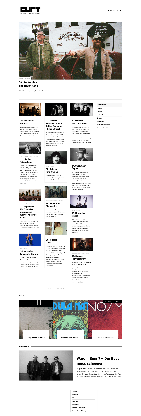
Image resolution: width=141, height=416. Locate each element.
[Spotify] (113, 10)
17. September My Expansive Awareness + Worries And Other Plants (28, 212)
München (86, 354)
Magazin (99, 111)
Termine (27, 78)
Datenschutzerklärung (103, 128)
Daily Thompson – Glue (36, 338)
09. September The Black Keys (28, 84)
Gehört (21, 296)
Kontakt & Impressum (103, 124)
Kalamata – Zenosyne (105, 338)
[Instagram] (111, 10)
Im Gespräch (24, 346)
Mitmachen (100, 121)
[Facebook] (108, 10)
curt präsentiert (24, 118)
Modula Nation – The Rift (70, 338)
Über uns (99, 118)
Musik (21, 78)
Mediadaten (100, 115)
